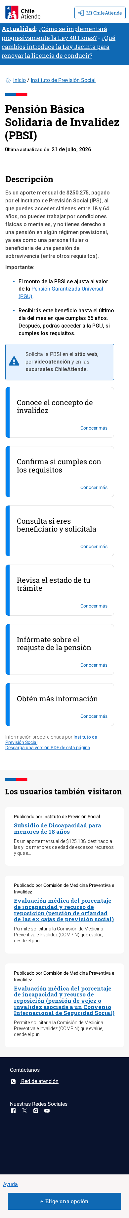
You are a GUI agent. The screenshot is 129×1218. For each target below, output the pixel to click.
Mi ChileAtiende (104, 13)
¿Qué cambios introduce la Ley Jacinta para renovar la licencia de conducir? (58, 46)
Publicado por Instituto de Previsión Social (57, 816)
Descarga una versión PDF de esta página (47, 747)
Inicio (19, 80)
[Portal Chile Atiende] (23, 11)
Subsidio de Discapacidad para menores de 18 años (57, 828)
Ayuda (10, 1184)
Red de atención (39, 1081)
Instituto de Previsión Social (63, 80)
